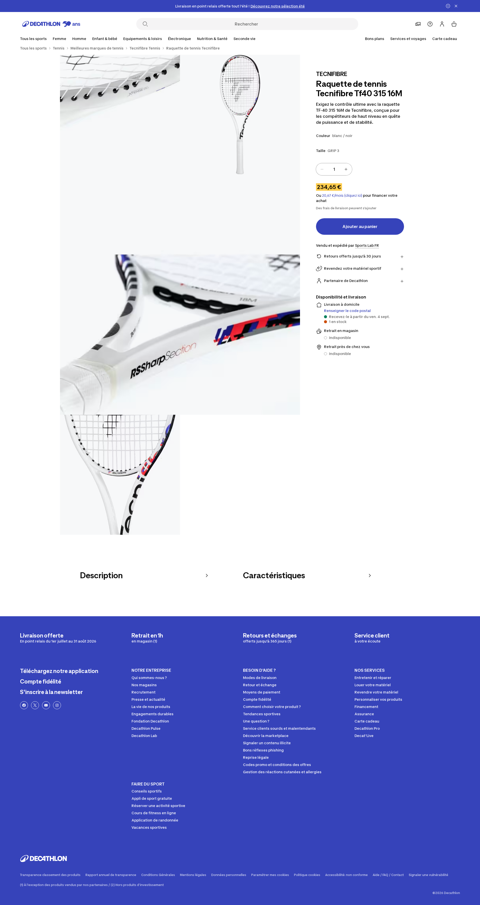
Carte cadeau (444, 38)
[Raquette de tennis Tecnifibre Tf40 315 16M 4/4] (120, 475)
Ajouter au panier (360, 226)
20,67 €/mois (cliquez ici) (342, 196)
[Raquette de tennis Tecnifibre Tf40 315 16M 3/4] (180, 295)
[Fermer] (456, 6)
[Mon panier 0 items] (454, 24)
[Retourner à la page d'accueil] (51, 24)
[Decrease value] (322, 169)
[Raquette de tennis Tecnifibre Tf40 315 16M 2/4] (120, 115)
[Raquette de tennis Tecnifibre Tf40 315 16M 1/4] (240, 115)
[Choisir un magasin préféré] (418, 24)
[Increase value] (346, 169)
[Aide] (430, 24)
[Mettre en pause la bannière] (448, 6)
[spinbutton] (334, 169)
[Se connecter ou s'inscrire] (442, 24)
